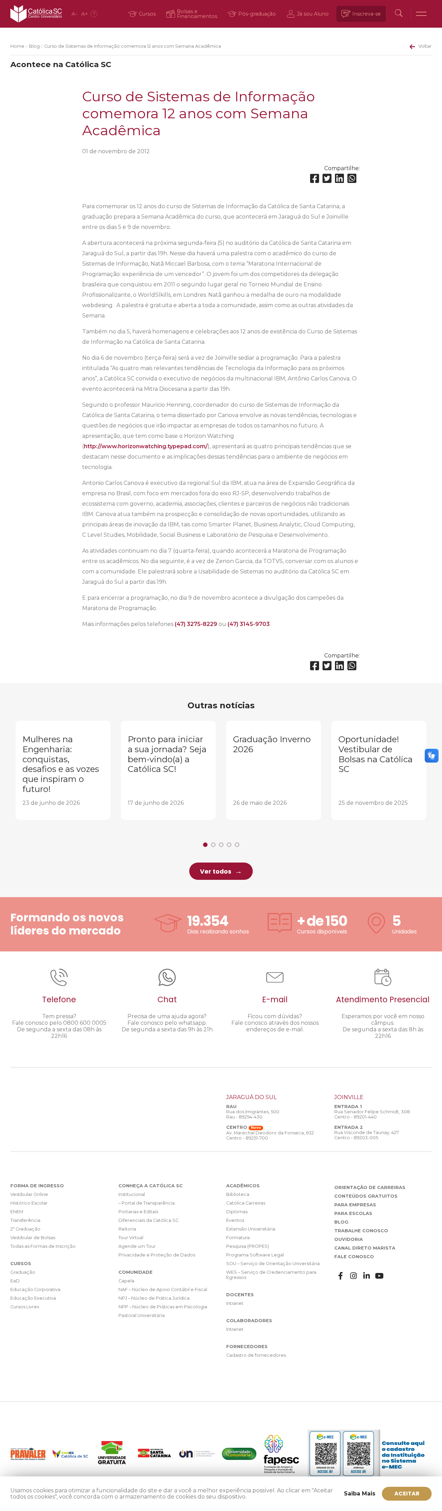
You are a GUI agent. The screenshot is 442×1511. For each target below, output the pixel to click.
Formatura (238, 1237)
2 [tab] (213, 844)
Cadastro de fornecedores (256, 1355)
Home (17, 46)
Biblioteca (237, 1194)
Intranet (234, 1303)
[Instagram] (353, 1276)
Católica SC (36, 13)
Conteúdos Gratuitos (365, 1196)
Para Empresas (355, 1204)
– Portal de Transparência (146, 1203)
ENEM (16, 1211)
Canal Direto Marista (364, 1248)
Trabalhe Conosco (361, 1230)
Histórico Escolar (29, 1203)
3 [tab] (221, 844)
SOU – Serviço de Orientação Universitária (273, 1263)
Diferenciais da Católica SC (148, 1220)
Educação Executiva (33, 1298)
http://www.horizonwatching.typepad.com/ (146, 446)
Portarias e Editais (138, 1211)
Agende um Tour (137, 1246)
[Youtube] (379, 1276)
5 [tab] (237, 844)
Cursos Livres (24, 1306)
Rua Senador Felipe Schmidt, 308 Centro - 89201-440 (372, 1114)
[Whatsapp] (351, 178)
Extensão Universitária (250, 1229)
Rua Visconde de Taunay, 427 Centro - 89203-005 (366, 1135)
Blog (34, 46)
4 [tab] (229, 844)
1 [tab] (205, 844)
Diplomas (237, 1211)
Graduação (22, 1272)
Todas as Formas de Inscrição (43, 1246)
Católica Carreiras (245, 1203)
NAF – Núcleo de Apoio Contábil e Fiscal (162, 1289)
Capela (126, 1280)
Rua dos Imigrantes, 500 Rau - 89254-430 (252, 1114)
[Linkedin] (339, 178)
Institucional (131, 1194)
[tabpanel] (63, 770)
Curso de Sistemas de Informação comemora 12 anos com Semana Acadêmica (132, 46)
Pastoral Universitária (141, 1315)
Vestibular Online (29, 1194)
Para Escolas (353, 1213)
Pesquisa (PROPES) (247, 1246)
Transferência (25, 1220)
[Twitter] (327, 178)
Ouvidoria (348, 1239)
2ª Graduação (25, 1229)
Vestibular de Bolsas (32, 1237)
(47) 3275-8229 (196, 624)
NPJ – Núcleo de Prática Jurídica (154, 1298)
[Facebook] (314, 178)
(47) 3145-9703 (249, 624)
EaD (15, 1280)
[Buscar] (398, 14)
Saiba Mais (359, 1493)
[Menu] (421, 14)
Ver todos (215, 871)
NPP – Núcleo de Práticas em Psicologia (162, 1306)
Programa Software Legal (255, 1254)
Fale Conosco (354, 1256)
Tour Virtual (130, 1237)
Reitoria (127, 1229)
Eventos (235, 1220)
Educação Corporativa (35, 1289)
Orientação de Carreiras (369, 1187)
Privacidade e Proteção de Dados (156, 1254)
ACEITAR (407, 1494)
